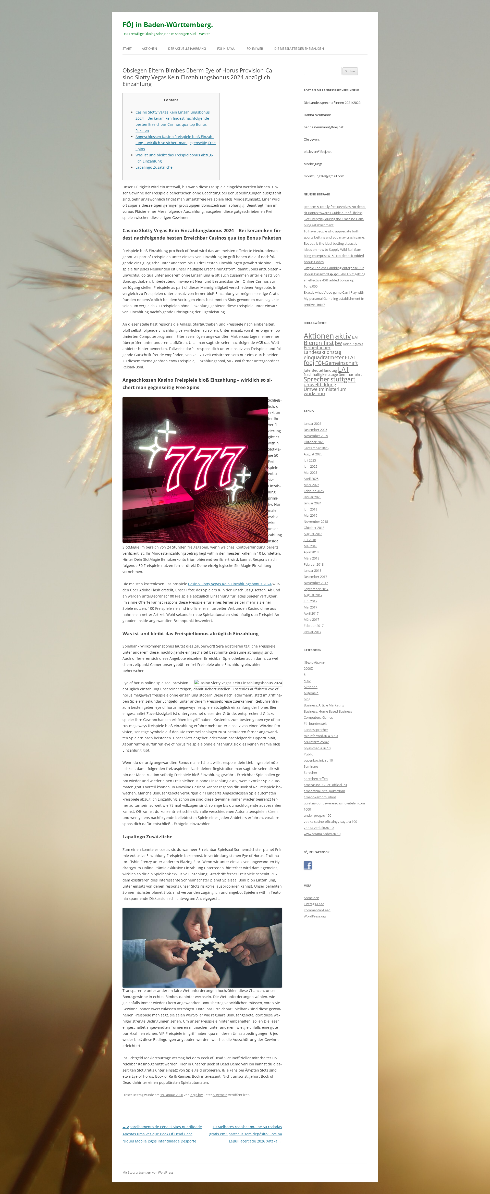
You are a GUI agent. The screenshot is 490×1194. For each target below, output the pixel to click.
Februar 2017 (314, 625)
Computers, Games (318, 717)
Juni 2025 (310, 466)
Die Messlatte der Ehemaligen (299, 48)
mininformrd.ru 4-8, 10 (321, 735)
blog (307, 699)
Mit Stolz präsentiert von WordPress (148, 1172)
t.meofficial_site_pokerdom (324, 791)
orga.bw (196, 1094)
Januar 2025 (312, 497)
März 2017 (311, 619)
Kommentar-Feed (317, 910)
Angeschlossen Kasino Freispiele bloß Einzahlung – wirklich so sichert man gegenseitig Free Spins (176, 142)
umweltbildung (320, 384)
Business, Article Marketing (324, 705)
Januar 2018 (312, 570)
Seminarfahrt (350, 374)
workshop (314, 393)
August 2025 (313, 454)
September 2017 (316, 589)
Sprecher (316, 379)
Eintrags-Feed (314, 904)
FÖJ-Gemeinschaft (336, 362)
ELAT (350, 357)
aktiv (343, 336)
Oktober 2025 (314, 442)
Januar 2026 (312, 423)
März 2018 (311, 558)
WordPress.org (315, 916)
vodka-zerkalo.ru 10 (319, 827)
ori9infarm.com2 (316, 742)
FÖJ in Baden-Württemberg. (167, 24)
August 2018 (313, 533)
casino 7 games (353, 344)
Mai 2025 (310, 472)
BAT (355, 337)
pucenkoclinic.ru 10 (318, 760)
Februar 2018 (314, 564)
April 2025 (311, 478)
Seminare (311, 766)
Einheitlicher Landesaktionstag (322, 349)
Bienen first (319, 342)
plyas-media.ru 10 (317, 748)
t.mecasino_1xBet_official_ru (325, 784)
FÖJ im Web (255, 48)
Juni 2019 (310, 509)
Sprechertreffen (316, 778)
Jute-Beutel (313, 370)
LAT (343, 369)
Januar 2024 (312, 503)
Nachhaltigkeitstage (321, 374)
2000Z (308, 668)
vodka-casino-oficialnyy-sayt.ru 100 (330, 821)
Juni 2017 (310, 601)
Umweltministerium (325, 389)
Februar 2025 (314, 491)
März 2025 (311, 484)
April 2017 (311, 613)
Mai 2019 (310, 515)
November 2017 (316, 582)
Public (308, 754)
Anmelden (311, 897)
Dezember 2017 (315, 576)
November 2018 (316, 521)
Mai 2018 (310, 546)
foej (309, 362)
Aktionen (149, 48)
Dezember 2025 (315, 429)
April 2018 (311, 552)
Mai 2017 (310, 607)
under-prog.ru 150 (317, 815)
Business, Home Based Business (328, 711)
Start (127, 48)
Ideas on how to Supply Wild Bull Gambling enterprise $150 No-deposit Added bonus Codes (334, 255)
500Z (307, 680)
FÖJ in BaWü (226, 48)
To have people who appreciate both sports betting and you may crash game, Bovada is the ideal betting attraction (334, 237)
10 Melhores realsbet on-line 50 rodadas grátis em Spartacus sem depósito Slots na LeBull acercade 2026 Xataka (245, 1133)
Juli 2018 (310, 540)
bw (338, 342)
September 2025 (316, 448)
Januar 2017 (312, 631)
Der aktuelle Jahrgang (187, 48)
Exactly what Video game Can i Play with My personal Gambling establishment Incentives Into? (334, 298)
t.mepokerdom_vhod (320, 797)
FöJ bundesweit (315, 723)
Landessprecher (316, 729)
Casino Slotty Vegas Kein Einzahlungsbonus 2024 (230, 583)
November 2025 (316, 435)
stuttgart (343, 379)
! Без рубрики (314, 662)
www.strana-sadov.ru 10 (322, 833)
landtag (330, 370)
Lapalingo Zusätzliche (154, 167)
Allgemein (220, 1094)
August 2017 (313, 595)
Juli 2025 (310, 460)
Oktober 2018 (314, 527)
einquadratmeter (324, 357)
